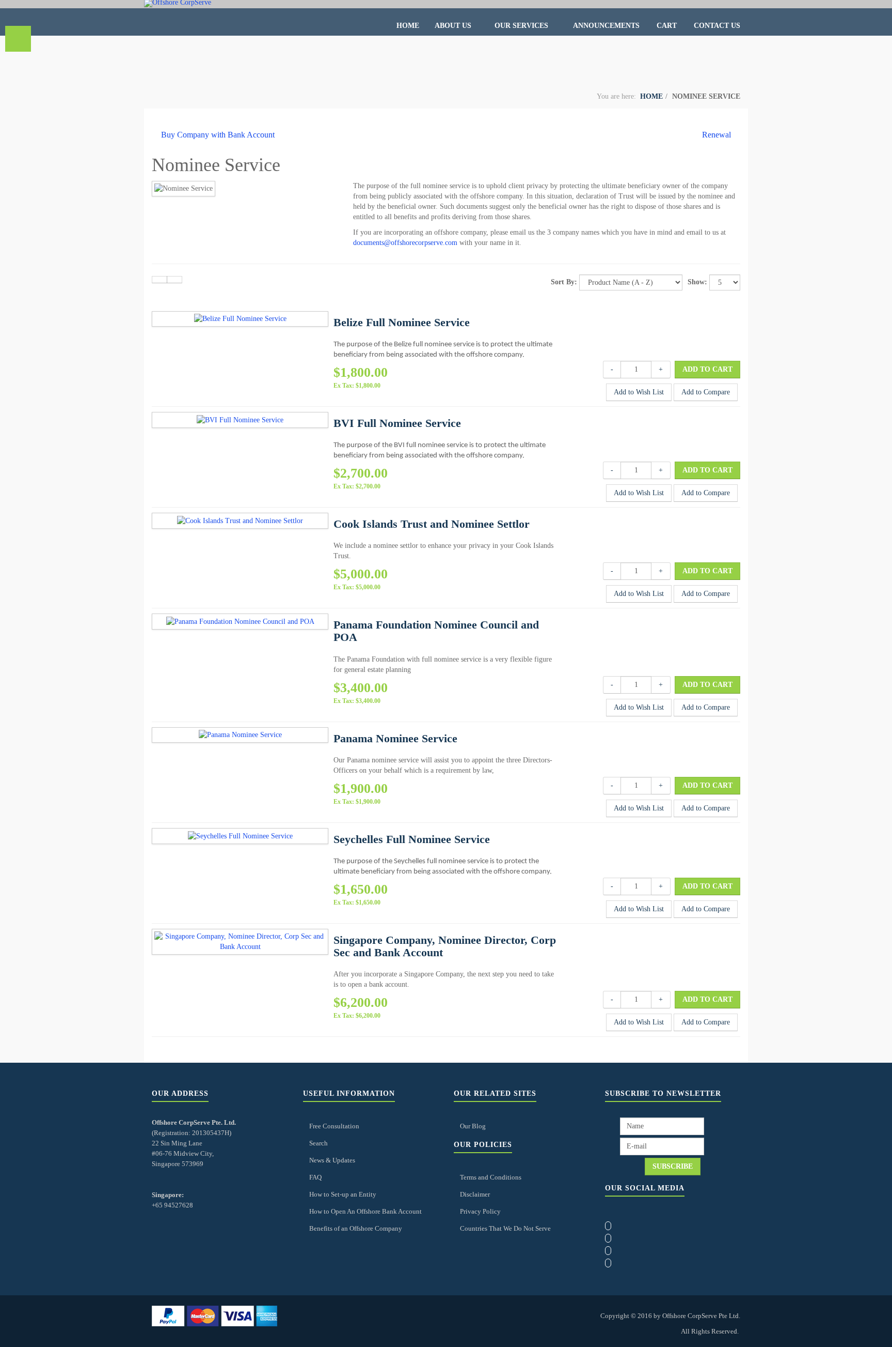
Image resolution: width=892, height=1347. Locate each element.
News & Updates (332, 1160)
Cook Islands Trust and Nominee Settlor (431, 523)
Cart (667, 25)
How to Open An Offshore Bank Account (365, 1211)
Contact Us (717, 25)
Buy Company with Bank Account (218, 134)
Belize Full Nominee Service (401, 322)
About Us (454, 25)
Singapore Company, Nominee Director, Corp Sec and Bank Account (444, 946)
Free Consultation (334, 1126)
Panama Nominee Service (395, 738)
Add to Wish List (639, 392)
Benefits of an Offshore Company (355, 1228)
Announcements (606, 25)
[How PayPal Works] (214, 1315)
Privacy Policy (480, 1211)
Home (407, 25)
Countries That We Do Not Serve (505, 1228)
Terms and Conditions (490, 1177)
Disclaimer (475, 1194)
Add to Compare (705, 392)
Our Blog (473, 1126)
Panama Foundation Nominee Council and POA (436, 631)
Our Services (522, 25)
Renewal (716, 134)
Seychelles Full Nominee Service (411, 839)
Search (318, 1143)
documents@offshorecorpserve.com (405, 243)
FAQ (315, 1177)
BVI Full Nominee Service (397, 423)
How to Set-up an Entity (342, 1194)
